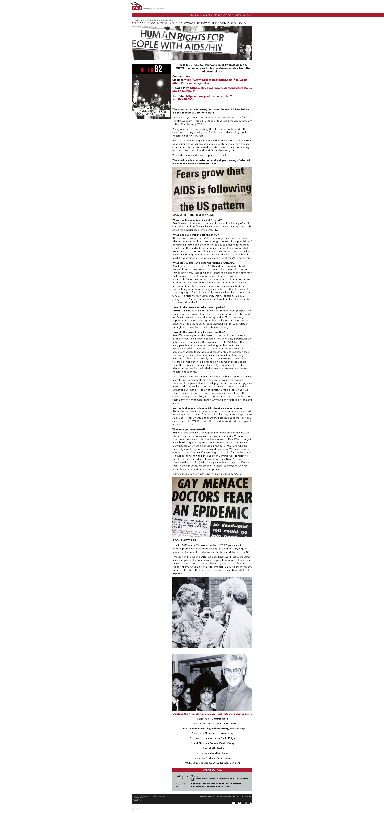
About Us (194, 15)
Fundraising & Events (157, 20)
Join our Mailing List (207, 797)
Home (135, 20)
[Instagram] (245, 803)
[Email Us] (251, 803)
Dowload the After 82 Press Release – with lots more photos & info (212, 714)
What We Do (206, 15)
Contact (247, 15)
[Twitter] (239, 803)
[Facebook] (233, 803)
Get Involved (220, 15)
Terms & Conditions (224, 797)
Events (231, 15)
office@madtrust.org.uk (159, 796)
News (238, 15)
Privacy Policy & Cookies (242, 797)
